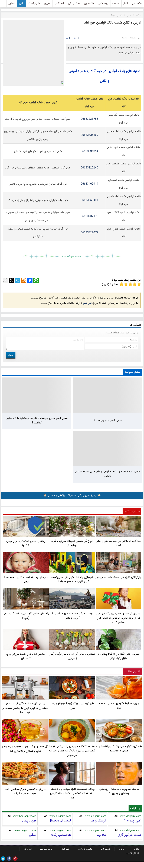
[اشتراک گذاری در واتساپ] (36, 280)
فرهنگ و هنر (98, 820)
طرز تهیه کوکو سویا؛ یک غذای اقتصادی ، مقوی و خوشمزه (119, 748)
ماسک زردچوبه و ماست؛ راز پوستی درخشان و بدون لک (119, 791)
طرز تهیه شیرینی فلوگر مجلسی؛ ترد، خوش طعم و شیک (25, 791)
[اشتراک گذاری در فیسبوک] (29, 280)
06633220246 (89, 167)
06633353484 (89, 200)
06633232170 (89, 216)
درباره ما (122, 849)
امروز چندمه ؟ (132, 820)
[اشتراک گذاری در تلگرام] (17, 280)
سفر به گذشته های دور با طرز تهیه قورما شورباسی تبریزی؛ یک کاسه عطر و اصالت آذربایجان (72, 750)
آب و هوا (28, 849)
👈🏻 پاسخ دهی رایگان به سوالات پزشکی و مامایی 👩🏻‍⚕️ (72, 495)
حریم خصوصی (46, 849)
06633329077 (89, 232)
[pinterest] (15, 858)
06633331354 (89, 151)
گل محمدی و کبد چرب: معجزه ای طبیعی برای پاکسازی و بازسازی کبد (25, 748)
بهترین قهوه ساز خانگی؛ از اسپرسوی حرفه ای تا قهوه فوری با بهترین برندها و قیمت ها (25, 707)
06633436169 (89, 135)
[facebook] (9, 858)
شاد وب (101, 834)
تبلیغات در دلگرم (85, 849)
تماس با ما (105, 849)
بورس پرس (29, 820)
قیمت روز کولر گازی (129, 834)
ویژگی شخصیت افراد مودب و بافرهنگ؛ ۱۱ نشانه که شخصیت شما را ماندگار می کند (72, 793)
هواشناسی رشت (61, 834)
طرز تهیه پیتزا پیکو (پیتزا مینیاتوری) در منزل (72, 705)
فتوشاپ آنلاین (132, 853)
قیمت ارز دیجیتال (60, 820)
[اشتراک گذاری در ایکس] (11, 280)
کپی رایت (65, 849)
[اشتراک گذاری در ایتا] (23, 280)
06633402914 (89, 184)
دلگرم (32, 834)
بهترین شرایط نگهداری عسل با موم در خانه (119, 705)
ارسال (10, 355)
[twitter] (3, 858)
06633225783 (89, 119)
